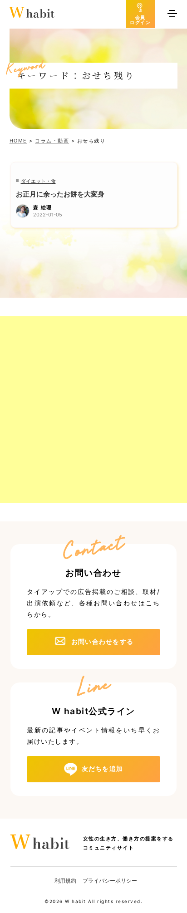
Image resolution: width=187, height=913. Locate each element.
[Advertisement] (93, 409)
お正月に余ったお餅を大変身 (60, 194)
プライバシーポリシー (110, 880)
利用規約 (65, 880)
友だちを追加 (102, 768)
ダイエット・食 (38, 181)
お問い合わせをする (102, 641)
